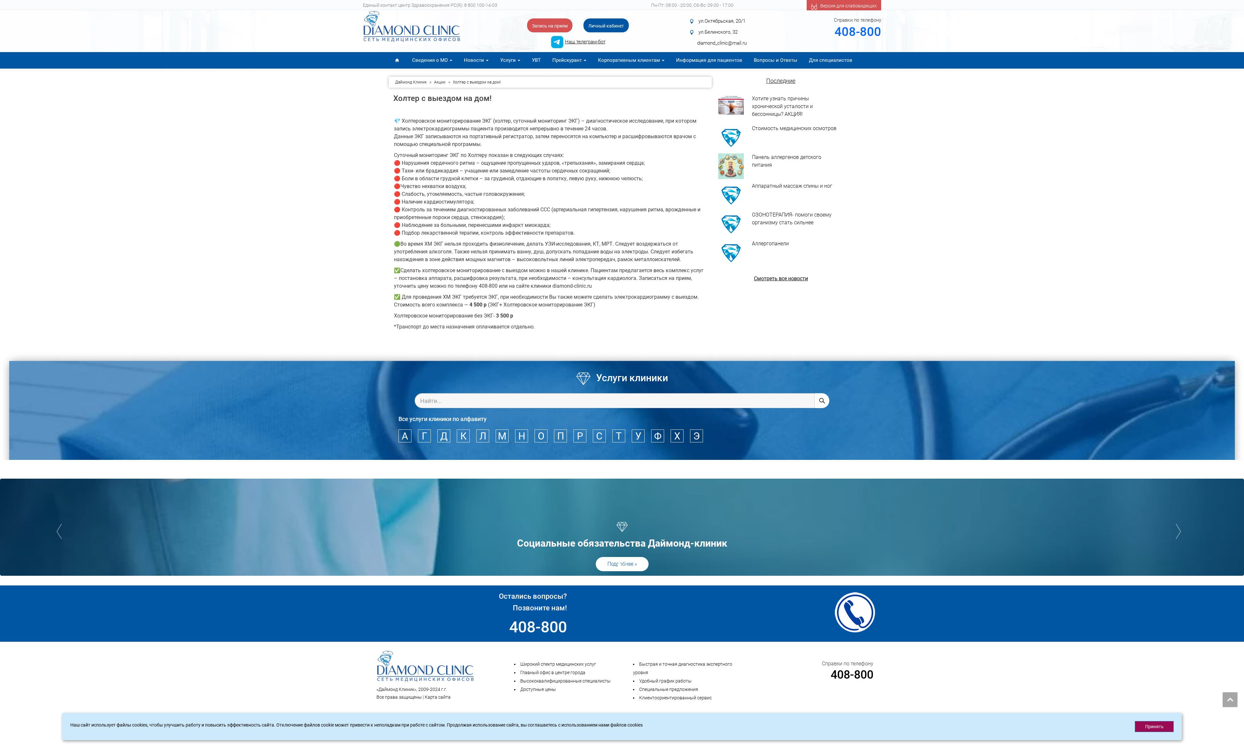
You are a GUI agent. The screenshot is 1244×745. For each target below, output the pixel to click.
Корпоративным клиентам (629, 60)
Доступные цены (538, 689)
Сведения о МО (430, 60)
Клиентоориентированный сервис (675, 697)
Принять (1154, 726)
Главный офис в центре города (552, 672)
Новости (474, 60)
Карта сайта (438, 697)
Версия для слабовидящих (848, 5)
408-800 (858, 32)
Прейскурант (567, 60)
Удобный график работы (665, 681)
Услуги (508, 60)
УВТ (536, 60)
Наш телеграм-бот (585, 42)
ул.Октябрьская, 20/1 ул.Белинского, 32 (724, 26)
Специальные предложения (668, 689)
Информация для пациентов (709, 60)
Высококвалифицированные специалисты (565, 681)
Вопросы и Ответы (775, 60)
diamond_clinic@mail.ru (722, 43)
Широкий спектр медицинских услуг (558, 664)
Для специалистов (830, 60)
